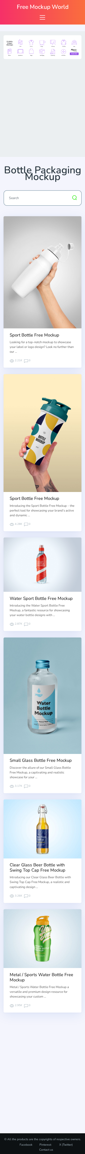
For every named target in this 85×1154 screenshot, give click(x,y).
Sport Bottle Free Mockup (34, 335)
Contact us (46, 1150)
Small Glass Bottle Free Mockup (41, 760)
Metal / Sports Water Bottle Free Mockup (41, 977)
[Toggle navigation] (42, 17)
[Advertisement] (42, 107)
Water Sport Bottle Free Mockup (41, 598)
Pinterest (45, 1145)
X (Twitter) (66, 1145)
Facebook (26, 1145)
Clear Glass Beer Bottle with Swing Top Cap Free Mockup (37, 867)
